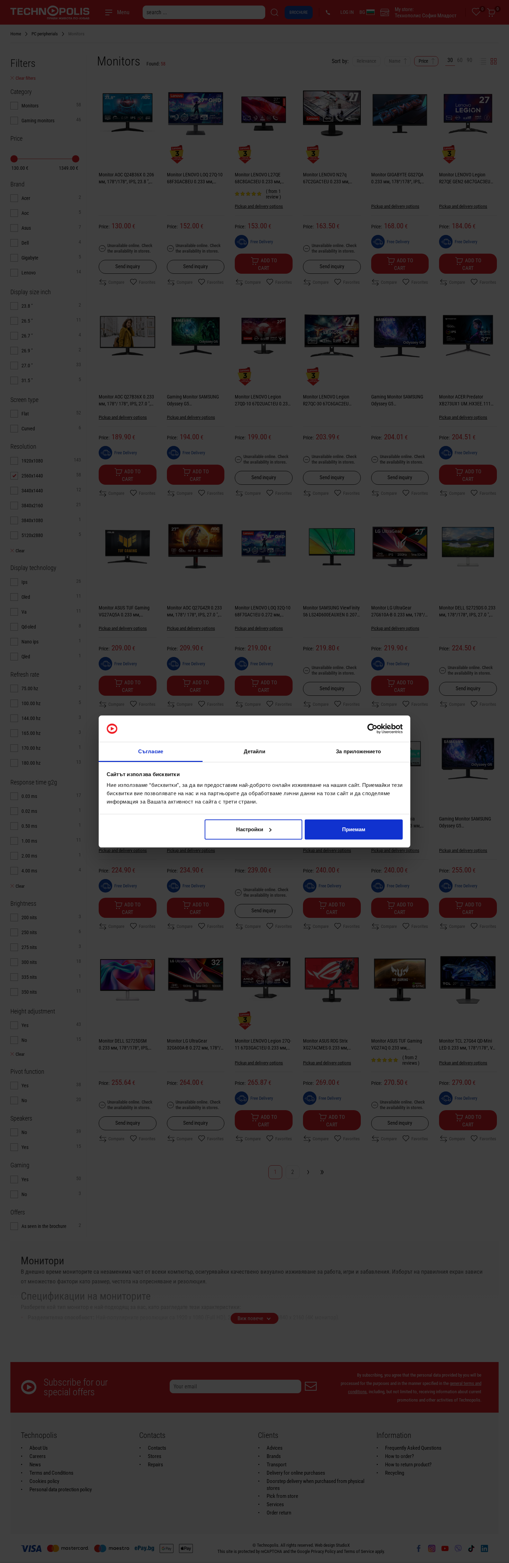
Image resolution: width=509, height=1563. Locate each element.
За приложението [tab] (358, 751)
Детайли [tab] (255, 751)
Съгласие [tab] (150, 751)
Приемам (353, 829)
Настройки (249, 829)
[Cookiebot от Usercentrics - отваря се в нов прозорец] (372, 728)
